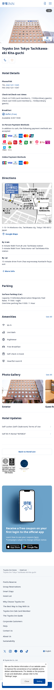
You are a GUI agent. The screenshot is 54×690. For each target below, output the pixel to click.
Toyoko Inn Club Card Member (17, 611)
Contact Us (8, 630)
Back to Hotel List (27, 451)
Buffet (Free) (11, 114)
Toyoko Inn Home (10, 570)
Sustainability (9, 641)
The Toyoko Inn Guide (13, 615)
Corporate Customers (13, 621)
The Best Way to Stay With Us (16, 606)
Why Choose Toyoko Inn (13, 601)
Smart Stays (8, 591)
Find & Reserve (9, 582)
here (36, 537)
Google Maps (12, 234)
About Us (7, 636)
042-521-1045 (12, 85)
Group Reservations (12, 586)
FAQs (5, 626)
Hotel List (23, 570)
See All (49, 316)
